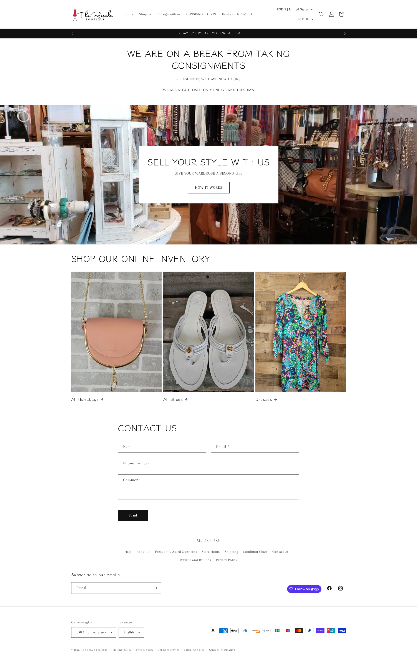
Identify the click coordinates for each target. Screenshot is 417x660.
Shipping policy (194, 649)
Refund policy (122, 649)
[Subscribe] (155, 588)
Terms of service (168, 649)
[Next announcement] (345, 33)
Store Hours (211, 552)
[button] (145, 14)
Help (128, 552)
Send (133, 515)
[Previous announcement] (72, 33)
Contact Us (280, 552)
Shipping (231, 552)
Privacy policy (144, 649)
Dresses (263, 399)
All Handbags (85, 399)
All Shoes (173, 399)
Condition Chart (255, 552)
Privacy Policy (226, 560)
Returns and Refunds (195, 560)
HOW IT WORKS (208, 187)
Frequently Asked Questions (176, 552)
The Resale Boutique (94, 649)
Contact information (222, 649)
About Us (143, 552)
